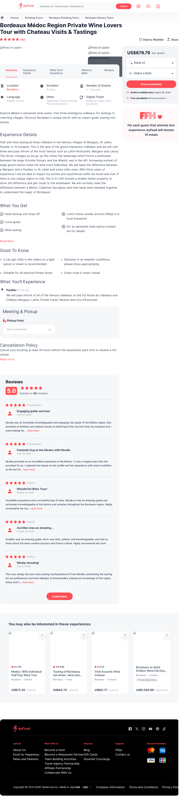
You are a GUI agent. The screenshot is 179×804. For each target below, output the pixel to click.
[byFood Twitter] (137, 729)
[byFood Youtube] (150, 729)
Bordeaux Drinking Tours (64, 17)
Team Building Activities (59, 759)
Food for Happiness (24, 754)
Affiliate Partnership (58, 768)
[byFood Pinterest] (157, 729)
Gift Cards (91, 754)
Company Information (110, 787)
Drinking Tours (34, 17)
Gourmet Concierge (94, 759)
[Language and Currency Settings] (138, 6)
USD (85, 787)
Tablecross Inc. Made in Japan (59, 787)
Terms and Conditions (143, 787)
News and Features (24, 759)
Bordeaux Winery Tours (99, 17)
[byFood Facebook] (130, 729)
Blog (87, 750)
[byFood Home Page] (26, 7)
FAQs (118, 750)
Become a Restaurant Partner (59, 754)
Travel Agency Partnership (59, 763)
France (14, 17)
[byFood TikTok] (164, 729)
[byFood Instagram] (143, 729)
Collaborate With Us (58, 772)
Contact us (122, 754)
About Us (19, 750)
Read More (7, 241)
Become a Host (55, 750)
